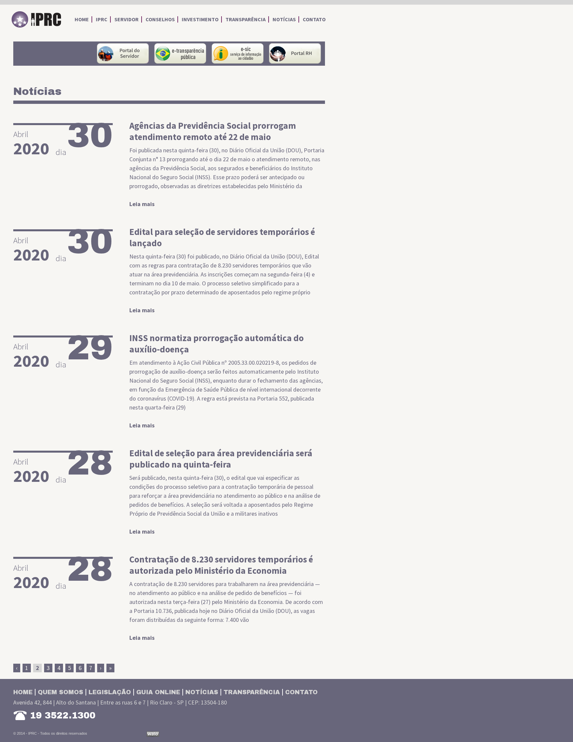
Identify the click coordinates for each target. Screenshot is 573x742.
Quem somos (60, 692)
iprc (101, 19)
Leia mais (142, 204)
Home (22, 692)
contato (314, 19)
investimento (200, 19)
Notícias (201, 692)
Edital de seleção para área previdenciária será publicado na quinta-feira (220, 458)
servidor (126, 19)
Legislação (110, 692)
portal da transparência (180, 53)
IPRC (36, 19)
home (82, 19)
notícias (284, 19)
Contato (301, 692)
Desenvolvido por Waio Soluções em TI (153, 734)
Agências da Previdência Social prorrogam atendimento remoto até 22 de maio (212, 131)
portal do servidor (123, 53)
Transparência (251, 692)
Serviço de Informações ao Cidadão (238, 53)
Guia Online (158, 692)
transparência (245, 19)
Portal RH (295, 53)
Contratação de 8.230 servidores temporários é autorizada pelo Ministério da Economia (221, 565)
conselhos (160, 19)
